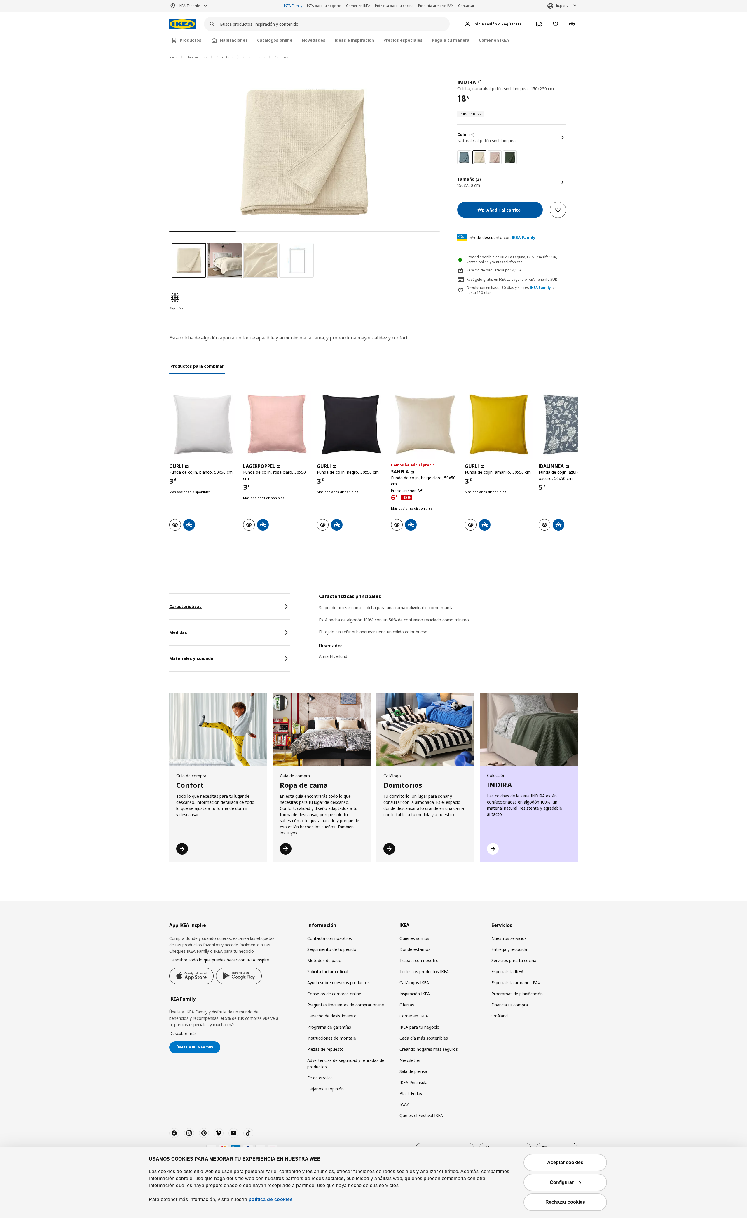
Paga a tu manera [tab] (451, 40)
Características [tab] (185, 606)
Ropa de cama (254, 57)
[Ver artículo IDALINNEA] (573, 425)
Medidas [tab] (178, 632)
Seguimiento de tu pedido (331, 949)
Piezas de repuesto (325, 1049)
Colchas (281, 57)
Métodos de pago (324, 960)
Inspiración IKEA (414, 993)
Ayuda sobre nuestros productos (338, 982)
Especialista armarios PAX (515, 982)
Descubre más (183, 1033)
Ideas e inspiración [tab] (354, 40)
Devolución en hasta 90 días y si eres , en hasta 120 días (512, 290)
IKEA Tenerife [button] (189, 5)
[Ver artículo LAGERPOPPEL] (277, 425)
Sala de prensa (413, 1071)
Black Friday (410, 1093)
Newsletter (410, 1060)
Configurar (562, 1182)
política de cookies (271, 1199)
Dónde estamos (414, 949)
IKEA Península (413, 1082)
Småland (499, 1016)
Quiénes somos (414, 938)
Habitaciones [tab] (234, 40)
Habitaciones (196, 57)
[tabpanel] (448, 630)
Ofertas (406, 1005)
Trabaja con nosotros (420, 960)
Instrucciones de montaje (331, 1038)
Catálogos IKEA (414, 982)
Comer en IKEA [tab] (494, 40)
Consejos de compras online (334, 993)
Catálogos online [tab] (274, 40)
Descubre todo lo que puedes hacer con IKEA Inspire (219, 960)
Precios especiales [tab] (403, 40)
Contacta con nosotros (329, 938)
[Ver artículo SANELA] (425, 425)
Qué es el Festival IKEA (421, 1115)
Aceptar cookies (565, 1162)
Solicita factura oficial (327, 971)
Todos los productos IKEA (424, 971)
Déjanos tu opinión (325, 1089)
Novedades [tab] (313, 40)
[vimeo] (219, 1133)
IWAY (404, 1104)
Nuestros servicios (509, 938)
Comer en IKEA (358, 5)
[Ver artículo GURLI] (203, 425)
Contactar (466, 5)
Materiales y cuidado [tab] (191, 658)
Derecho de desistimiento (332, 1016)
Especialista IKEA (507, 971)
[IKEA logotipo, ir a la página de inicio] (182, 24)
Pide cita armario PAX (435, 5)
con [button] (502, 237)
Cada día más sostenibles (423, 1038)
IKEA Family (293, 5)
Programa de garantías (329, 1027)
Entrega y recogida (509, 949)
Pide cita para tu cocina (394, 5)
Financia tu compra (509, 1005)
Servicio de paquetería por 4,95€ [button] (494, 270)
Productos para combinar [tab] (197, 366)
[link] (464, 157)
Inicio (173, 57)
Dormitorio (225, 57)
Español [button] (563, 5)
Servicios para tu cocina (513, 960)
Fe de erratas (320, 1078)
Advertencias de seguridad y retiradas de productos (345, 1063)
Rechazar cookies (565, 1202)
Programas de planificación (517, 993)
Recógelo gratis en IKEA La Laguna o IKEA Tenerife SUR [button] (512, 279)
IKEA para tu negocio (324, 5)
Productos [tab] (190, 40)
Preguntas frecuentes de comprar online (345, 1005)
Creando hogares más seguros (428, 1049)
